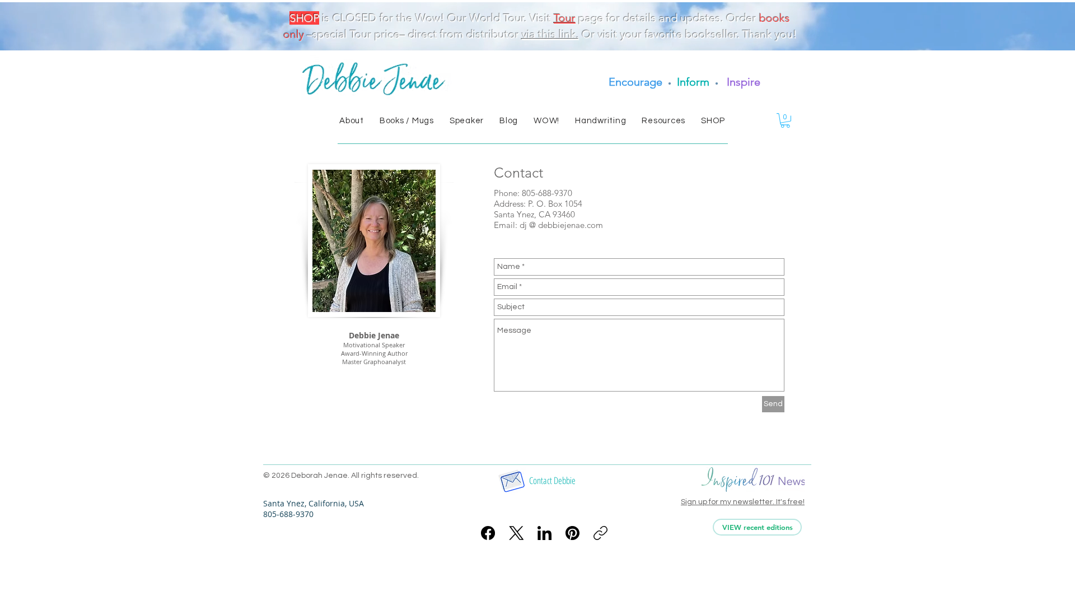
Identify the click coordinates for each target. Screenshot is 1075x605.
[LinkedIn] (544, 533)
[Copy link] (600, 533)
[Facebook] (488, 533)
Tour (565, 18)
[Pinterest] (572, 533)
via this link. (550, 34)
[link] (785, 120)
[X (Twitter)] (516, 533)
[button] (352, 121)
